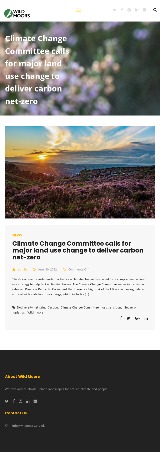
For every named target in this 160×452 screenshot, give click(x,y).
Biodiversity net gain (30, 307)
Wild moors (35, 312)
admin (22, 269)
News (17, 235)
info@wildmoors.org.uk (28, 426)
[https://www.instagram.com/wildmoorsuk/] (127, 9)
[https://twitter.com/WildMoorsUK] (112, 9)
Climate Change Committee (80, 307)
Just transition (111, 307)
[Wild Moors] (17, 13)
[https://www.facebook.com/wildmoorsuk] (119, 9)
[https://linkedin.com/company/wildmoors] (134, 9)
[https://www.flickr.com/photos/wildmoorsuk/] (142, 9)
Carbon (53, 307)
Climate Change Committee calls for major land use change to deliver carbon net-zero (78, 250)
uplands (19, 312)
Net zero (130, 307)
